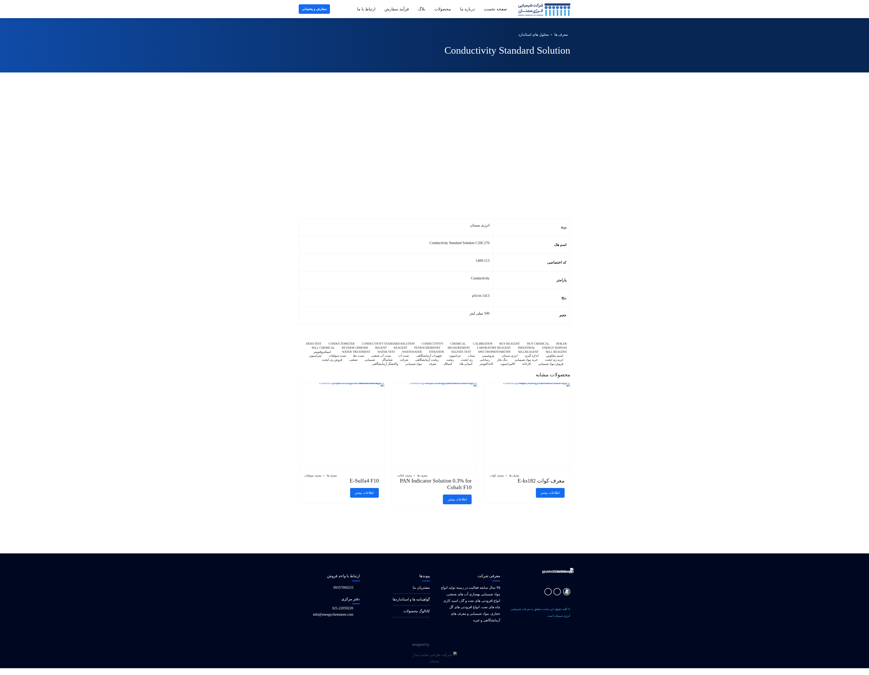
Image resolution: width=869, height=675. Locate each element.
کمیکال (448, 364)
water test (386, 352)
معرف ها (561, 34)
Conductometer (341, 343)
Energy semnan (554, 347)
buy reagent (509, 343)
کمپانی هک (466, 364)
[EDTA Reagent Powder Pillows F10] (434, 425)
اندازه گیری (532, 355)
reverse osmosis (355, 347)
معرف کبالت (404, 475)
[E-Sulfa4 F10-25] (341, 425)
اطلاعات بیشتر (550, 493)
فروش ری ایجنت (332, 359)
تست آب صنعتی (381, 355)
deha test (313, 343)
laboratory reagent (494, 347)
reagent (400, 347)
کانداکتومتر (486, 364)
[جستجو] (334, 9)
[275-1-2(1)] (566, 591)
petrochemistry (427, 347)
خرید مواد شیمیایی (526, 359)
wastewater (412, 352)
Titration (436, 352)
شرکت (404, 359)
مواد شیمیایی (413, 364)
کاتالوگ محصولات (416, 611)
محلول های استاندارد (533, 34)
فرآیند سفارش (396, 9)
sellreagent (528, 352)
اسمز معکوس (554, 355)
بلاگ (421, 9)
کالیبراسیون (507, 364)
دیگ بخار (502, 359)
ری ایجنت (467, 359)
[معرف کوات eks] (527, 425)
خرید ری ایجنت (554, 359)
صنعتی (353, 359)
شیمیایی (370, 359)
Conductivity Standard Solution (388, 343)
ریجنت (450, 359)
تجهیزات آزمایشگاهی (429, 355)
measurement (459, 347)
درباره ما (467, 9)
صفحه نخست (495, 9)
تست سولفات (337, 355)
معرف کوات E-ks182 (541, 481)
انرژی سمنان (510, 355)
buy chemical (538, 343)
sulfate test (461, 352)
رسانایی (485, 359)
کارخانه (526, 364)
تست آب (403, 355)
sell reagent (556, 352)
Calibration (482, 343)
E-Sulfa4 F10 (364, 481)
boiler (561, 343)
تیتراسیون (315, 355)
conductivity (432, 343)
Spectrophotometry (494, 352)
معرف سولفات (312, 475)
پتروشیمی (488, 355)
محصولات (442, 9)
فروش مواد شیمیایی (550, 364)
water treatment (356, 352)
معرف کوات (497, 475)
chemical (458, 343)
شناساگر (387, 359)
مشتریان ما (421, 587)
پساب (471, 355)
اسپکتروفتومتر (322, 352)
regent (381, 347)
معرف (432, 364)
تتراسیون (455, 355)
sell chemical (323, 347)
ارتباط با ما (366, 9)
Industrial (526, 347)
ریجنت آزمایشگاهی (427, 359)
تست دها (358, 355)
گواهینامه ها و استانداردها (411, 599)
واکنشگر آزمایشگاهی (385, 364)
